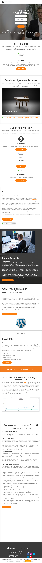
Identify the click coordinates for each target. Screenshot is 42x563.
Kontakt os (6, 506)
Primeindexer (20, 553)
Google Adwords (7, 280)
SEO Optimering (21, 149)
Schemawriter (20, 555)
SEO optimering (7, 219)
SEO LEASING (21, 68)
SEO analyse (6, 362)
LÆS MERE (33, 561)
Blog (28, 548)
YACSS (18, 549)
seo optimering (34, 199)
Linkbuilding (21, 166)
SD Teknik (25, 382)
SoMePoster (19, 551)
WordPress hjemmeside (9, 313)
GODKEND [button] (28, 561)
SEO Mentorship (21, 180)
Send (21, 26)
